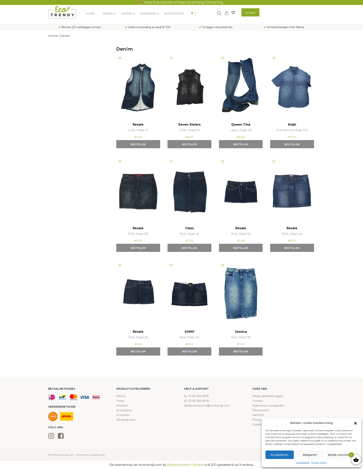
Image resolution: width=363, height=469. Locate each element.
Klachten (258, 415)
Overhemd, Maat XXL (292, 130)
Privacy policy (261, 419)
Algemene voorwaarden (268, 405)
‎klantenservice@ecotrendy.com (209, 405)
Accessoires (124, 410)
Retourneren (260, 410)
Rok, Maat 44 (292, 234)
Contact (257, 401)
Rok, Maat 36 (138, 337)
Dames (121, 396)
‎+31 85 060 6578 (198, 396)
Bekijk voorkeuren (341, 455)
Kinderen (122, 405)
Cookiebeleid (302, 462)
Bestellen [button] (138, 144)
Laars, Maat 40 (241, 130)
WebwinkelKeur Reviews (186, 465)
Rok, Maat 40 (241, 234)
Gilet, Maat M (138, 130)
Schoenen (123, 415)
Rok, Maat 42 (189, 234)
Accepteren (279, 455)
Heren (120, 401)
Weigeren (309, 455)
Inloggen (250, 12)
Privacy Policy (319, 462)
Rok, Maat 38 (138, 234)
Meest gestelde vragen (267, 396)
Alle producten (126, 419)
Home (52, 36)
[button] (355, 423)
